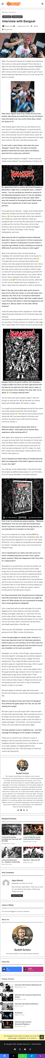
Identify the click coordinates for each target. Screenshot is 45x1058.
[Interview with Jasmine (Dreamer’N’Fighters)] (7, 1025)
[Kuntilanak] (7, 1015)
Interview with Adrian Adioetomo (26, 1004)
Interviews (12, 12)
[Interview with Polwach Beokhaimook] (7, 988)
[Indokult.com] (13, 3)
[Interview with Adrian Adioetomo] (7, 1006)
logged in (13, 911)
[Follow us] (42, 1037)
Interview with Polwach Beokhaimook (28, 985)
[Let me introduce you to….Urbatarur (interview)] (12, 852)
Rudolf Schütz (9, 26)
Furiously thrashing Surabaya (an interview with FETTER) (12, 839)
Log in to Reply (17, 895)
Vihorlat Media (36, 1044)
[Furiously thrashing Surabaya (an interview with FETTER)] (12, 829)
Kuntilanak (18, 1013)
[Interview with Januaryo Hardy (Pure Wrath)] (7, 997)
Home (5, 12)
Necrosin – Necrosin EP (31, 860)
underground (17, 17)
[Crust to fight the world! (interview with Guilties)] (33, 829)
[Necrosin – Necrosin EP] (33, 852)
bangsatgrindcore (22, 743)
